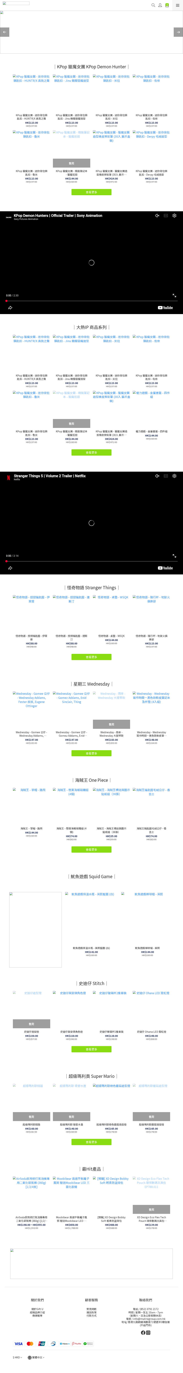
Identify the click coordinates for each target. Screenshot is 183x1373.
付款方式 (91, 1315)
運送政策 (91, 1312)
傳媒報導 (37, 1315)
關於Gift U (37, 1309)
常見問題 (91, 1309)
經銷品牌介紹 (37, 1312)
